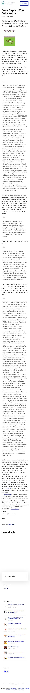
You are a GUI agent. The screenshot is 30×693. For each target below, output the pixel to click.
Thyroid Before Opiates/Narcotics (14, 623)
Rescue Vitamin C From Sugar (13, 646)
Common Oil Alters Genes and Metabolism (16, 641)
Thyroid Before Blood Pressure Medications (16, 651)
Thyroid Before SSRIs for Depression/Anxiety (16, 657)
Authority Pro (13, 688)
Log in (22, 689)
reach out (9, 488)
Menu (25, 3)
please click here (15, 509)
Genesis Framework (24, 688)
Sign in (6, 588)
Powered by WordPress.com (13, 689)
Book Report (7, 494)
